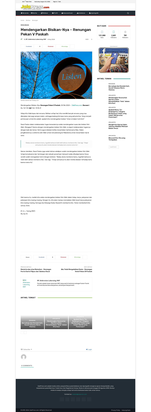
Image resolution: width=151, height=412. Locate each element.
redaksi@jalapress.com (79, 394)
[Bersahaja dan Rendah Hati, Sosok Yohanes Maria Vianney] (32, 315)
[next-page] (25, 332)
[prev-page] (22, 332)
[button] (128, 13)
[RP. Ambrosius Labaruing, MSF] (22, 39)
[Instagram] (121, 1)
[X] (124, 1)
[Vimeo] (126, 1)
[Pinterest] (78, 399)
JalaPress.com (77, 105)
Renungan (35, 20)
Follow (113, 31)
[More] (72, 46)
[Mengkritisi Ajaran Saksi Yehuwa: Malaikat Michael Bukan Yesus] (102, 125)
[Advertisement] (56, 181)
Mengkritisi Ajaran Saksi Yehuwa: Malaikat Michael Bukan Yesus (118, 126)
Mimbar (28, 20)
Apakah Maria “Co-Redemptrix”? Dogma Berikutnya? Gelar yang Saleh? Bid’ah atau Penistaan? (80, 323)
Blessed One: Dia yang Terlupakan (117, 139)
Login (90, 349)
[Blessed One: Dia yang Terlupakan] (102, 138)
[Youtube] (129, 1)
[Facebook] (119, 1)
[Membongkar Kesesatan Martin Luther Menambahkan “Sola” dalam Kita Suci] (56, 315)
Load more (113, 147)
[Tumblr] (84, 399)
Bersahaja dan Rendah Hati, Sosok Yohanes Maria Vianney (32, 325)
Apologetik (56, 318)
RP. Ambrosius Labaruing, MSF (36, 39)
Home (22, 20)
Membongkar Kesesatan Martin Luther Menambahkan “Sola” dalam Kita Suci (56, 324)
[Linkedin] (73, 399)
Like (102, 31)
